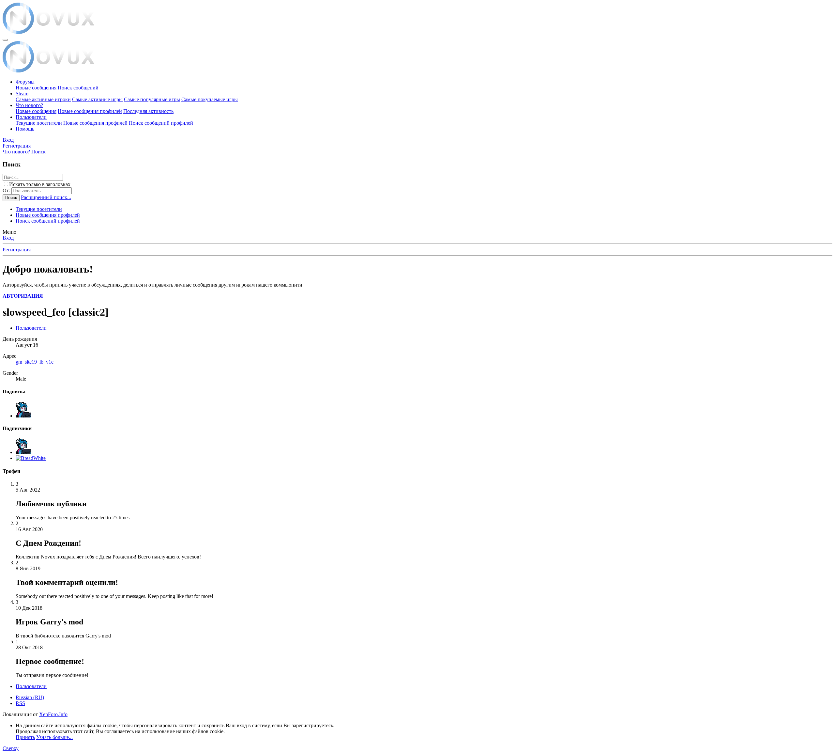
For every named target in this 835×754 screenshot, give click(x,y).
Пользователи (31, 117)
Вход (8, 238)
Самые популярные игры (152, 99)
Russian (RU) (30, 697)
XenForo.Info (53, 714)
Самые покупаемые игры (209, 99)
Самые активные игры (97, 99)
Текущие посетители (39, 123)
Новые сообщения (36, 87)
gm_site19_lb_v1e (34, 362)
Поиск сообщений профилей (161, 123)
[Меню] (5, 40)
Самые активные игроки (43, 99)
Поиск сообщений (78, 87)
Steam (22, 93)
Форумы (25, 82)
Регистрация (17, 249)
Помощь (25, 129)
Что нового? (29, 105)
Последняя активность (148, 111)
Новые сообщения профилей (90, 111)
